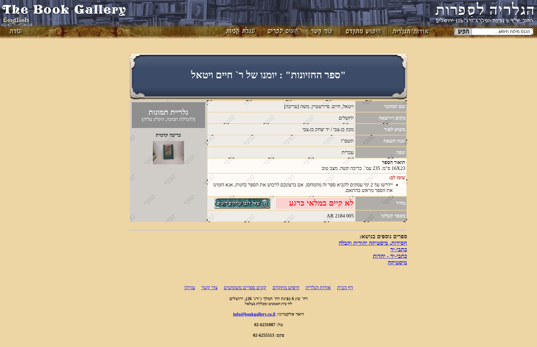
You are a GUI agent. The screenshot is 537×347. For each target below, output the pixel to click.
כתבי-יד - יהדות (390, 256)
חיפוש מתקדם (286, 287)
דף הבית (345, 287)
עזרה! (189, 287)
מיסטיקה (397, 262)
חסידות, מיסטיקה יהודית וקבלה (373, 243)
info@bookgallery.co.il (254, 314)
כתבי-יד (398, 249)
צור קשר (209, 287)
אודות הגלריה (318, 287)
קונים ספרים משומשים (245, 287)
